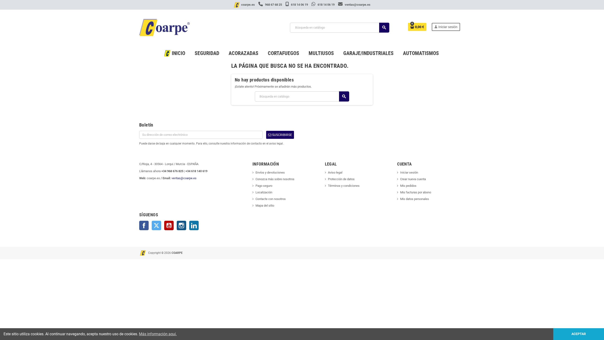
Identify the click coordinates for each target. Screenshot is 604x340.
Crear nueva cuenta (413, 179)
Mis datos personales (414, 199)
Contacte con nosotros (271, 199)
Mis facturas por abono (415, 192)
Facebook (144, 225)
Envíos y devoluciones (270, 172)
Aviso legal (335, 172)
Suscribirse (281, 135)
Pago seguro (264, 185)
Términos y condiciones (344, 185)
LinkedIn (194, 225)
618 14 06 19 (299, 4)
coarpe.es (248, 4)
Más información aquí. (158, 334)
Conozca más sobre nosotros (275, 179)
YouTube (169, 225)
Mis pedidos (408, 185)
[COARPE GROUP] (164, 27)
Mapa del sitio (265, 205)
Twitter (156, 225)
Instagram (181, 225)
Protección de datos (341, 179)
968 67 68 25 (273, 4)
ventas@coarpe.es (357, 4)
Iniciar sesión (409, 172)
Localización (264, 192)
